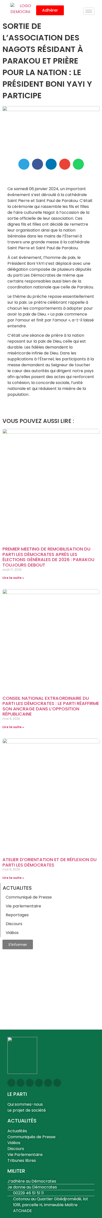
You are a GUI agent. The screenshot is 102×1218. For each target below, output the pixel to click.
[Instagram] (11, 1083)
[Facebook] (30, 1083)
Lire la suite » (13, 578)
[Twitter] (21, 1083)
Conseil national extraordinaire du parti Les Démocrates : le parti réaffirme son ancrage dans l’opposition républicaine (50, 706)
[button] (23, 164)
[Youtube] (39, 1083)
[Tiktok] (57, 1083)
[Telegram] (48, 1083)
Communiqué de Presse (29, 897)
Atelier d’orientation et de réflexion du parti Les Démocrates (49, 862)
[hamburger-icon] (88, 11)
